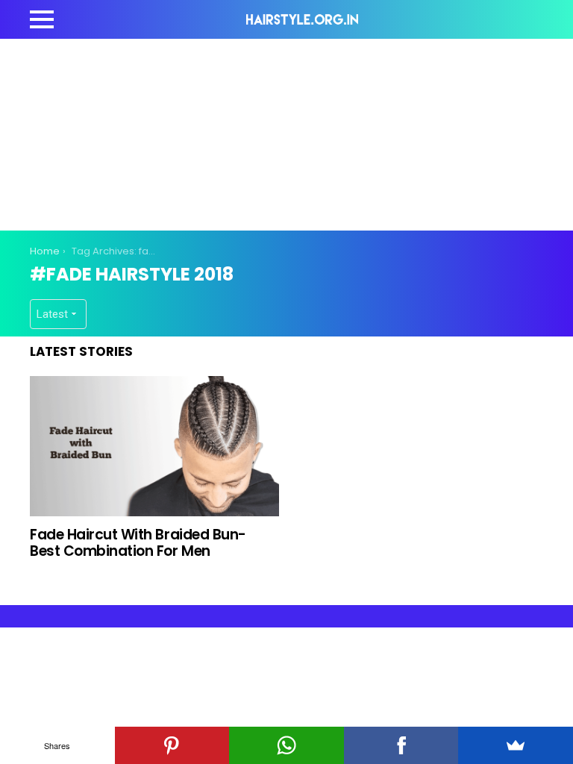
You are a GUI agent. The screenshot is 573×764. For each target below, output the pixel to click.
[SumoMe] (515, 745)
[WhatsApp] (286, 745)
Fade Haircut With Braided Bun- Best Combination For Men (138, 542)
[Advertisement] (301, 132)
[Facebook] (401, 745)
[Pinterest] (172, 745)
